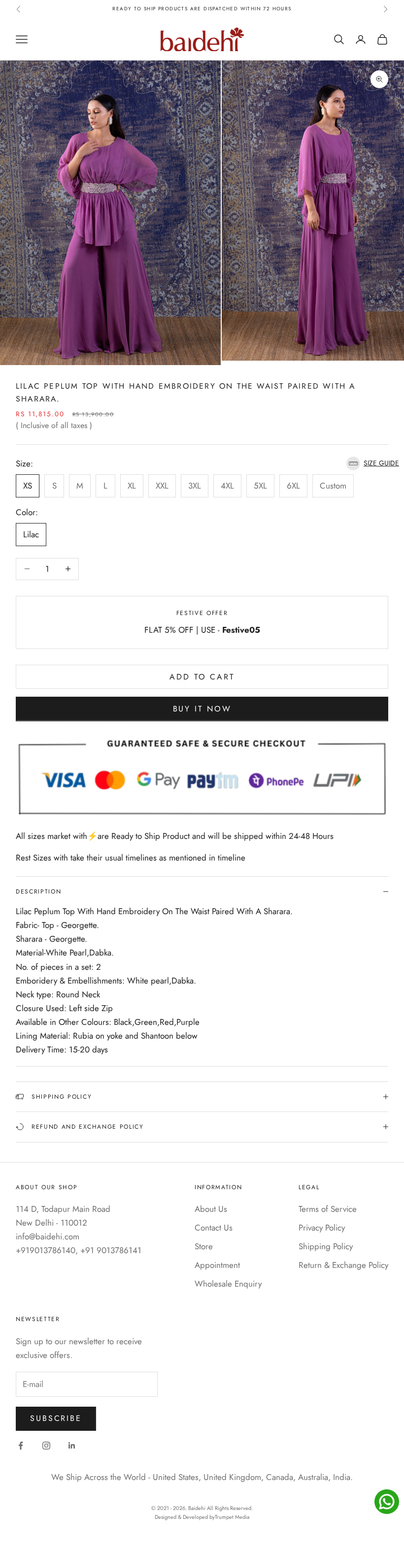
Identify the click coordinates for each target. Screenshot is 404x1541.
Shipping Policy (326, 1246)
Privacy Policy (322, 1227)
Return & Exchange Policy (343, 1265)
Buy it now (202, 708)
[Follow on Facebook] (21, 1445)
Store (204, 1246)
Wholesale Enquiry (228, 1284)
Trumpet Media (232, 1517)
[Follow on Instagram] (46, 1445)
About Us (211, 1209)
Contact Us (214, 1227)
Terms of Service (328, 1209)
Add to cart (202, 676)
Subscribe (56, 1418)
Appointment (217, 1265)
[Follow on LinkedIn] (72, 1445)
